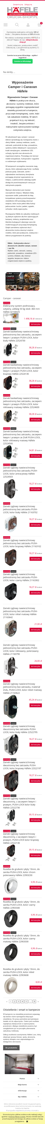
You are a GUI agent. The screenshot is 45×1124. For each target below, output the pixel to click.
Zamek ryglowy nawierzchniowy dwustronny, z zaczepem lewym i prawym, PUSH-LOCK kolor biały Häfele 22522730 (19, 803)
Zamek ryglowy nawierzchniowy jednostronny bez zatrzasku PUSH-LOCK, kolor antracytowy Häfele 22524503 (20, 472)
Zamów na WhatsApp (22, 61)
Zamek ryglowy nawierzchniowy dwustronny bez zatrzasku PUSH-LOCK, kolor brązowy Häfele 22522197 (22, 765)
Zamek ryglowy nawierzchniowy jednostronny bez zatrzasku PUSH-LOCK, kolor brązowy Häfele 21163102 (22, 543)
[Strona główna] (22, 12)
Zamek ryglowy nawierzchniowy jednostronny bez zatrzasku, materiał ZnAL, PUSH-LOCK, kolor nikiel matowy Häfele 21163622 (22, 688)
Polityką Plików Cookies (17, 1117)
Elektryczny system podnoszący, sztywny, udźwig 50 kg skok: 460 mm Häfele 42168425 (21, 308)
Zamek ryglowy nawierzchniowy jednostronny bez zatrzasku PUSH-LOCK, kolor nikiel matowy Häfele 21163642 (20, 613)
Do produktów (11, 1048)
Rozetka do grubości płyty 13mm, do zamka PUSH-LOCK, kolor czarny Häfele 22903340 (21, 904)
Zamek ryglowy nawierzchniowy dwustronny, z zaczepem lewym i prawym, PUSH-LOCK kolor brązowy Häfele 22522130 (21, 838)
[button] (5, 25)
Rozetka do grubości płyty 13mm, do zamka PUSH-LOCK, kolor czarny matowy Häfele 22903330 (21, 938)
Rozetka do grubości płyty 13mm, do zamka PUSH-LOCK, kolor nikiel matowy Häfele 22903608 (21, 972)
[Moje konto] (28, 25)
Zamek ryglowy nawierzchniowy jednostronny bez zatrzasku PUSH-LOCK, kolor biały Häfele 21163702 (20, 509)
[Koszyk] (39, 24)
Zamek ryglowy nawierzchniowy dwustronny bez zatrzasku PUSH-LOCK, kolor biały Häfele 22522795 (20, 729)
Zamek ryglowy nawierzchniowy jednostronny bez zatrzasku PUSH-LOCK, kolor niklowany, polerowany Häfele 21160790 (21, 649)
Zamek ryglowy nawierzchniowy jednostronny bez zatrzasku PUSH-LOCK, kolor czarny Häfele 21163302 (21, 577)
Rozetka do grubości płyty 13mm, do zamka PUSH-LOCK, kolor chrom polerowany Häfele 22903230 (21, 872)
